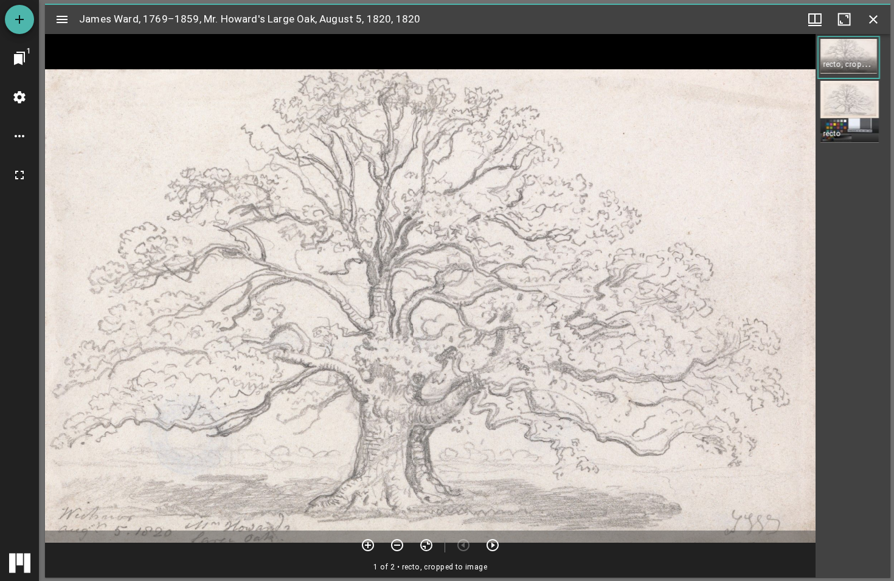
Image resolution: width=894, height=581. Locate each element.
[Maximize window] (844, 19)
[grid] (853, 305)
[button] (848, 57)
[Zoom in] (368, 545)
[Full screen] (19, 175)
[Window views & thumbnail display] (815, 19)
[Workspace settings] (19, 97)
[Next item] (492, 545)
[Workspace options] (19, 136)
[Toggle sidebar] (62, 19)
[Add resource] (19, 19)
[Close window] (873, 19)
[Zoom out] (397, 545)
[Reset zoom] (426, 545)
